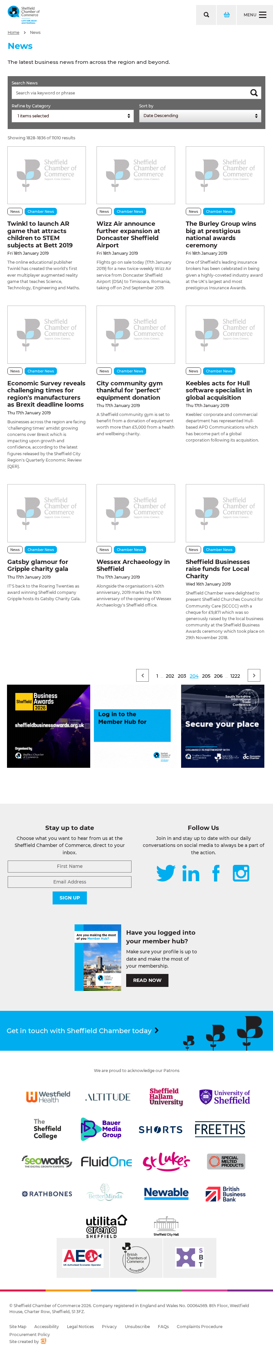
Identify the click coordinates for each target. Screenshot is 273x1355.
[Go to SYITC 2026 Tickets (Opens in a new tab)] (222, 766)
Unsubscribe (137, 1326)
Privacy (109, 1326)
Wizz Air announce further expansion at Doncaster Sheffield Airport (128, 234)
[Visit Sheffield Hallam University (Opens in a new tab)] (166, 1097)
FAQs (163, 1326)
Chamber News (41, 211)
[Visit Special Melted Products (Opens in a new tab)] (226, 1161)
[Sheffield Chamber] (24, 15)
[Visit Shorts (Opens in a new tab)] (161, 1129)
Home (13, 32)
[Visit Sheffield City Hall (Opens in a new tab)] (166, 1226)
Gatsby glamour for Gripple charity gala (37, 565)
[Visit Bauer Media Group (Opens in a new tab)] (101, 1129)
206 (218, 676)
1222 (235, 676)
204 (194, 676)
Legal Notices (80, 1326)
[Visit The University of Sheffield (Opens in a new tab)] (224, 1097)
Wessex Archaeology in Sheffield (133, 565)
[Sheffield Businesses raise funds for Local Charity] (225, 513)
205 (206, 676)
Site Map (17, 1326)
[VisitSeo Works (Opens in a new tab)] (47, 1161)
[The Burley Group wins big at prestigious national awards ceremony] (225, 175)
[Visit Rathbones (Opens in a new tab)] (47, 1194)
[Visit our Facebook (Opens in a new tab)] (216, 874)
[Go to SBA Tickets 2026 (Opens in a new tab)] (48, 766)
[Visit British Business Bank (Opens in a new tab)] (225, 1194)
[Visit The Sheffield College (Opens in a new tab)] (47, 1129)
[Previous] (142, 675)
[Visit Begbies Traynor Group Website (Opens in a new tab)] (136, 1258)
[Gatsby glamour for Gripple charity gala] (46, 513)
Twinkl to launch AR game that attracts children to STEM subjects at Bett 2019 (40, 234)
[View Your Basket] (226, 15)
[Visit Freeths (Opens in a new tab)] (220, 1129)
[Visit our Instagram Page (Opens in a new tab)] (241, 874)
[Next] (254, 675)
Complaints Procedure (199, 1326)
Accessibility (46, 1326)
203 (182, 676)
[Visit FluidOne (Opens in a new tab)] (106, 1161)
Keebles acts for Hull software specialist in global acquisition (219, 390)
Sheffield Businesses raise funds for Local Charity (218, 569)
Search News (25, 82)
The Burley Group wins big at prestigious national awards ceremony (221, 234)
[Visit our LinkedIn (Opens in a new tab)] (190, 874)
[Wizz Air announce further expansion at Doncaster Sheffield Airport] (136, 175)
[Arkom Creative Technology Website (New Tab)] (43, 1341)
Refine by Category (31, 105)
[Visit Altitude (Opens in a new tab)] (108, 1097)
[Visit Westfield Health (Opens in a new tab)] (48, 1097)
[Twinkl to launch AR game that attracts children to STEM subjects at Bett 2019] (46, 175)
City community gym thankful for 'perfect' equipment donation (130, 390)
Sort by (146, 105)
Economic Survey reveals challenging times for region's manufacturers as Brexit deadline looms (46, 394)
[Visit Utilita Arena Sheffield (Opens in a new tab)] (106, 1226)
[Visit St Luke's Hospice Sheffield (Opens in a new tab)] (166, 1161)
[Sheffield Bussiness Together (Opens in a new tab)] (189, 1258)
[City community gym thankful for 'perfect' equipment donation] (136, 334)
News (35, 32)
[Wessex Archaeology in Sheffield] (136, 513)
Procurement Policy (29, 1334)
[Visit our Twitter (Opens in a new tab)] (166, 874)
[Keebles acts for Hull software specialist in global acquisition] (225, 334)
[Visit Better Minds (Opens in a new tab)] (106, 1194)
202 (170, 676)
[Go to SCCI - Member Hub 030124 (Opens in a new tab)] (135, 766)
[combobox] (73, 116)
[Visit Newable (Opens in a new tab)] (166, 1194)
